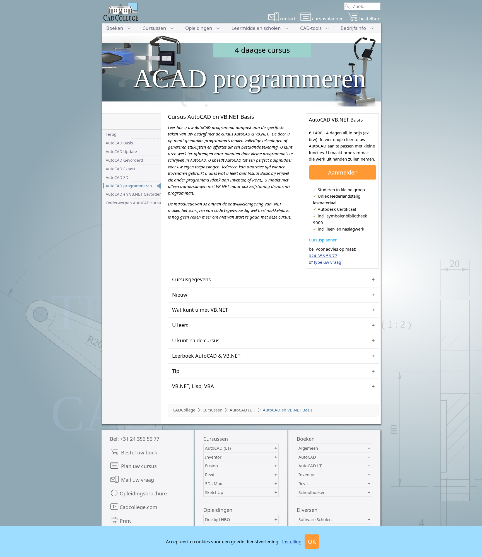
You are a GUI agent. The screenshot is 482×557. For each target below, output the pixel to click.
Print (125, 520)
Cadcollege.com (138, 507)
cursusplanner (327, 19)
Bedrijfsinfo (353, 28)
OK (312, 541)
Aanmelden (343, 172)
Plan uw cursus (138, 466)
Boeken (114, 28)
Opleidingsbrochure (143, 493)
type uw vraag (327, 262)
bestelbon (369, 19)
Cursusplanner (323, 240)
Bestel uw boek (138, 452)
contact (288, 19)
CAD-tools (311, 28)
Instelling (292, 542)
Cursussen (154, 28)
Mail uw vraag (137, 479)
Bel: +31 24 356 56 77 (134, 438)
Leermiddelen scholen (256, 28)
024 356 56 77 (323, 255)
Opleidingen (198, 28)
